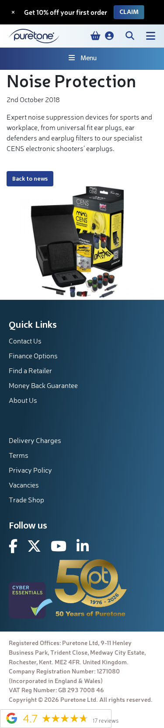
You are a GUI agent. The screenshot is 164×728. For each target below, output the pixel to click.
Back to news (30, 179)
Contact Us (25, 341)
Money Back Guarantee (43, 385)
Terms (18, 455)
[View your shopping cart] (96, 35)
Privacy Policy (30, 470)
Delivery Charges (35, 440)
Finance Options (33, 355)
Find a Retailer (30, 370)
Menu (88, 58)
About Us (23, 400)
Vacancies (24, 485)
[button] (109, 35)
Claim (129, 12)
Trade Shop (26, 499)
